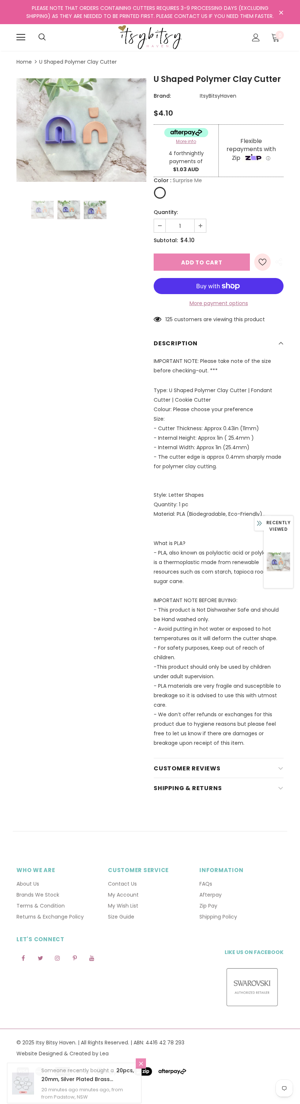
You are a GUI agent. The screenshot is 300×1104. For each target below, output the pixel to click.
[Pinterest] (74, 958)
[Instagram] (57, 958)
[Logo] (150, 37)
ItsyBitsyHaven (218, 95)
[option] (81, 130)
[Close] (141, 1064)
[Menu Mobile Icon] (20, 37)
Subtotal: (166, 240)
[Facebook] (23, 958)
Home (24, 61)
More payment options (219, 303)
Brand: (162, 95)
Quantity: (166, 212)
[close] (281, 12)
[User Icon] (256, 37)
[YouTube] (91, 958)
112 (168, 319)
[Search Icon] (42, 37)
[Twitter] (40, 958)
